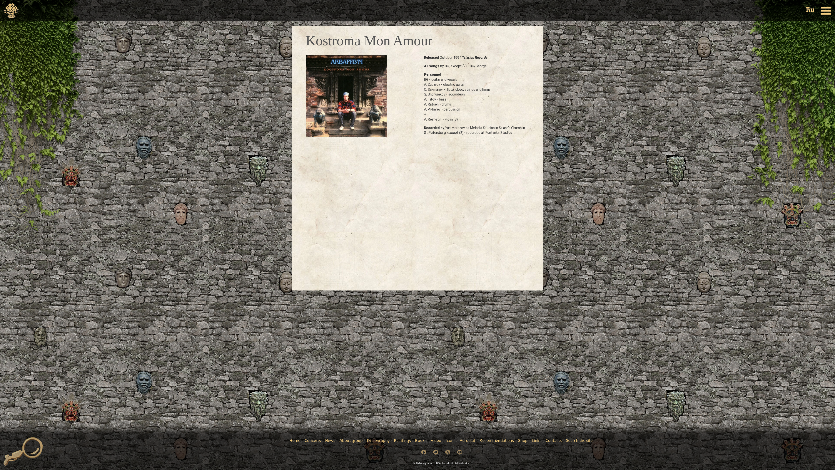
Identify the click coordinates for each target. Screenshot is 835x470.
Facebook (423, 452)
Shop (523, 441)
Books (420, 441)
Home (294, 441)
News (330, 441)
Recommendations (497, 441)
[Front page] (11, 10)
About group (351, 441)
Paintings (402, 441)
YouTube (459, 452)
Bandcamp (435, 452)
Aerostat (467, 441)
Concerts (313, 441)
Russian (810, 10)
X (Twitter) (447, 452)
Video (436, 441)
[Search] (23, 452)
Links (536, 441)
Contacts (554, 441)
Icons (450, 441)
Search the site (579, 441)
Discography (378, 441)
